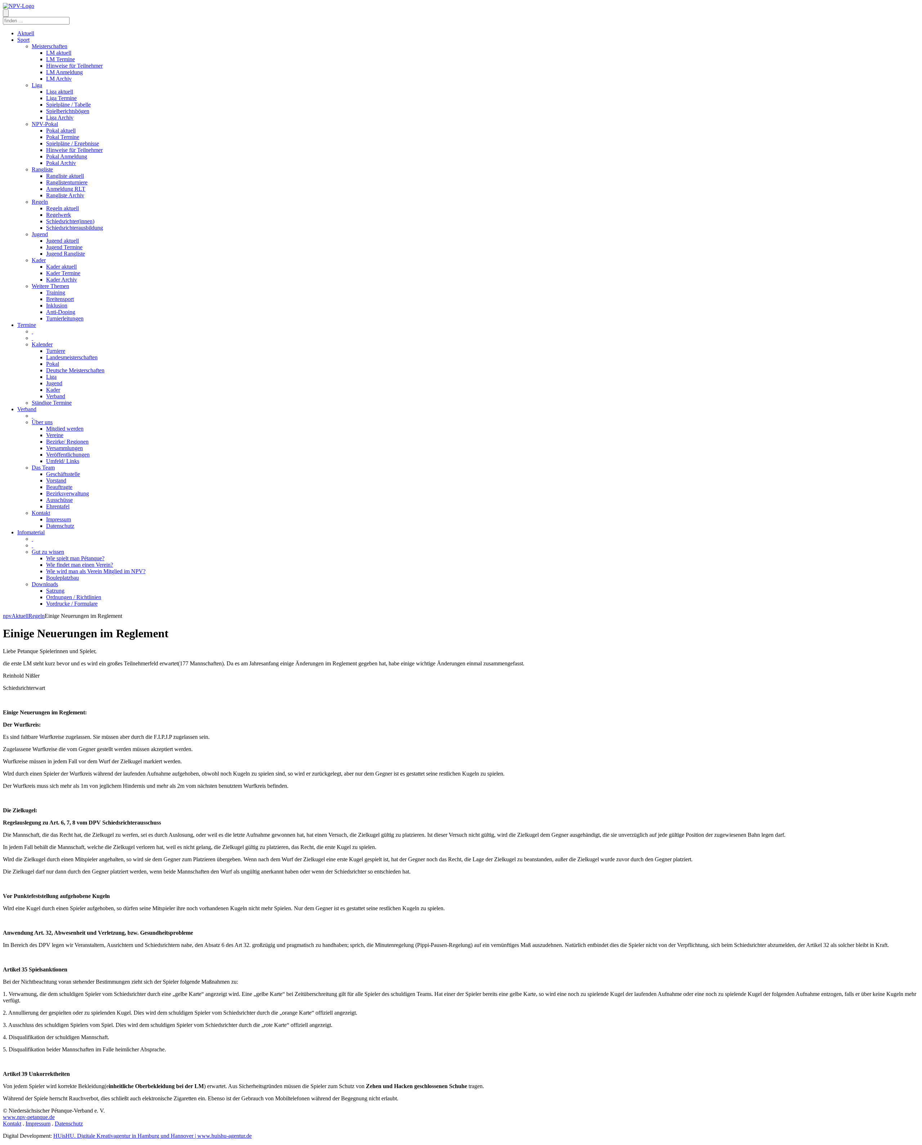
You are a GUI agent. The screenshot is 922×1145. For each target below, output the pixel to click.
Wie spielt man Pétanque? (75, 558)
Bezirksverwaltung (67, 493)
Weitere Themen (50, 286)
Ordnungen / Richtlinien (73, 597)
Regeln (40, 202)
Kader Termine (63, 273)
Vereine (54, 435)
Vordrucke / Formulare (72, 604)
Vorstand (56, 480)
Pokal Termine (62, 137)
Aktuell (25, 33)
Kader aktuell (61, 267)
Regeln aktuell (62, 208)
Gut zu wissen (48, 552)
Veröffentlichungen (68, 455)
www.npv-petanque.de (29, 1117)
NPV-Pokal (45, 124)
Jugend (40, 234)
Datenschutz (60, 526)
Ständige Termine (52, 403)
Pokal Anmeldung (66, 156)
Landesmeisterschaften (72, 357)
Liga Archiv (59, 117)
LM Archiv (59, 79)
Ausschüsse (59, 500)
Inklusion (56, 305)
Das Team (43, 467)
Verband (55, 396)
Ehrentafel (58, 506)
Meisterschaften (49, 46)
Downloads (45, 584)
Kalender (42, 344)
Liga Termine (61, 98)
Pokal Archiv (61, 163)
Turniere (55, 351)
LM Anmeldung (64, 72)
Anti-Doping (60, 312)
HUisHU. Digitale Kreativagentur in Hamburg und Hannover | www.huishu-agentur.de (152, 1136)
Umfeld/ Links (62, 461)
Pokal (52, 364)
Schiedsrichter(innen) (70, 221)
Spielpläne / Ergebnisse (72, 143)
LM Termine (60, 59)
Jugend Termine (64, 247)
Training (55, 292)
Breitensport (60, 299)
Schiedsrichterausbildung (74, 228)
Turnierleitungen (65, 318)
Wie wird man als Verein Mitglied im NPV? (96, 571)
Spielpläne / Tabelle (68, 105)
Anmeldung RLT (65, 189)
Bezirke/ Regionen (67, 442)
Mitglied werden (65, 429)
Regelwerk (58, 215)
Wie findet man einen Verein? (79, 565)
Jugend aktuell (62, 241)
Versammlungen (64, 448)
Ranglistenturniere (67, 182)
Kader (39, 260)
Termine (26, 325)
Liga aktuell (59, 92)
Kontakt (41, 513)
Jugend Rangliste (65, 254)
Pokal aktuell (61, 130)
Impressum (58, 519)
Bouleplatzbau (62, 578)
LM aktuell (58, 53)
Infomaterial (31, 532)
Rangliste (42, 169)
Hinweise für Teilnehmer (74, 66)
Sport (23, 40)
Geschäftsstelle (63, 474)
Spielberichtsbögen (67, 111)
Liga (37, 85)
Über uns (42, 422)
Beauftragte (59, 487)
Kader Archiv (61, 280)
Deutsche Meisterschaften (75, 370)
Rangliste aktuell (65, 176)
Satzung (55, 591)
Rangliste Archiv (65, 195)
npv (7, 616)
